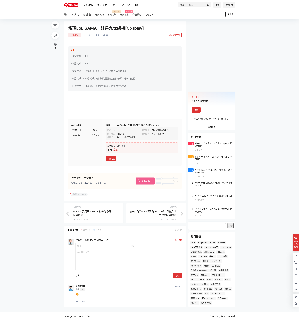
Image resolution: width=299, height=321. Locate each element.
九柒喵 (194, 256)
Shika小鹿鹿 (196, 252)
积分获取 (126, 5)
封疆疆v (206, 261)
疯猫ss (227, 279)
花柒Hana (208, 289)
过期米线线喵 (196, 293)
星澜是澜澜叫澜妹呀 (199, 270)
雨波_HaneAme (208, 298)
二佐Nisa (203, 256)
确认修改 (178, 240)
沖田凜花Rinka (218, 275)
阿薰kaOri (195, 298)
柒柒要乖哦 (223, 270)
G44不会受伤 (196, 247)
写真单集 (74, 35)
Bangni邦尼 (203, 242)
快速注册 (229, 5)
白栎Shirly (195, 284)
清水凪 (209, 279)
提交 (178, 276)
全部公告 (212, 127)
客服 (137, 5)
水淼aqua (205, 275)
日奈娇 (207, 266)
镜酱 (207, 293)
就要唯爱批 (80, 286)
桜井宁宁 (194, 275)
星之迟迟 (216, 266)
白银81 (205, 284)
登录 (217, 5)
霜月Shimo (222, 298)
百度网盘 (111, 159)
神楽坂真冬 (215, 284)
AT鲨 (193, 242)
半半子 (212, 256)
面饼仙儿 (194, 303)
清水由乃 (218, 279)
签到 (114, 5)
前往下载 (176, 35)
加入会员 (102, 5)
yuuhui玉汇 (209, 252)
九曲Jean (220, 252)
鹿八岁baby (206, 303)
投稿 (231, 14)
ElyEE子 (221, 242)
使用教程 (88, 5)
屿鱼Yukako (196, 266)
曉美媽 (213, 270)
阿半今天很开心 (217, 293)
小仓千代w (216, 261)
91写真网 (85, 316)
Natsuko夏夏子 (211, 247)
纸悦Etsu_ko (196, 289)
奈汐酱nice (195, 261)
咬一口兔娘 (222, 256)
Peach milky (226, 247)
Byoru (212, 242)
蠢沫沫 (228, 289)
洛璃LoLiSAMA (197, 279)
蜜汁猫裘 (219, 289)
